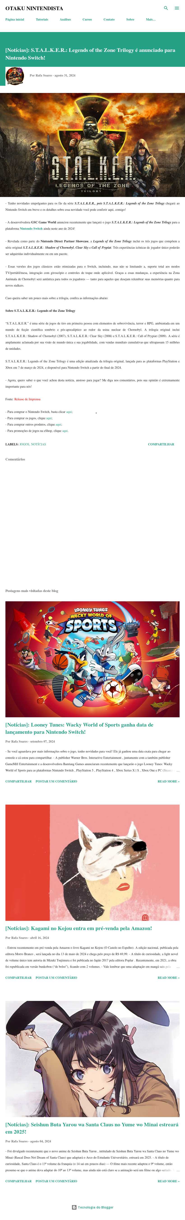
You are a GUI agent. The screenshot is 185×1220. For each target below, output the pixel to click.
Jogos (24, 444)
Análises (65, 19)
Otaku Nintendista (34, 8)
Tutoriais (42, 19)
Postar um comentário (56, 781)
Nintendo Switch (31, 228)
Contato (109, 19)
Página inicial (14, 19)
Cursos (87, 19)
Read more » (169, 781)
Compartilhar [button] (161, 444)
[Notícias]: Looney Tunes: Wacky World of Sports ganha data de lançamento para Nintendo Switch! (79, 728)
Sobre (130, 19)
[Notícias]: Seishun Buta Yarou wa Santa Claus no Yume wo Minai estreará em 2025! (91, 1127)
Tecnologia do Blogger (95, 1207)
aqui (69, 412)
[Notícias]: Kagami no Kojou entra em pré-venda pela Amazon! (78, 928)
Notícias (38, 444)
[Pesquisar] (166, 8)
